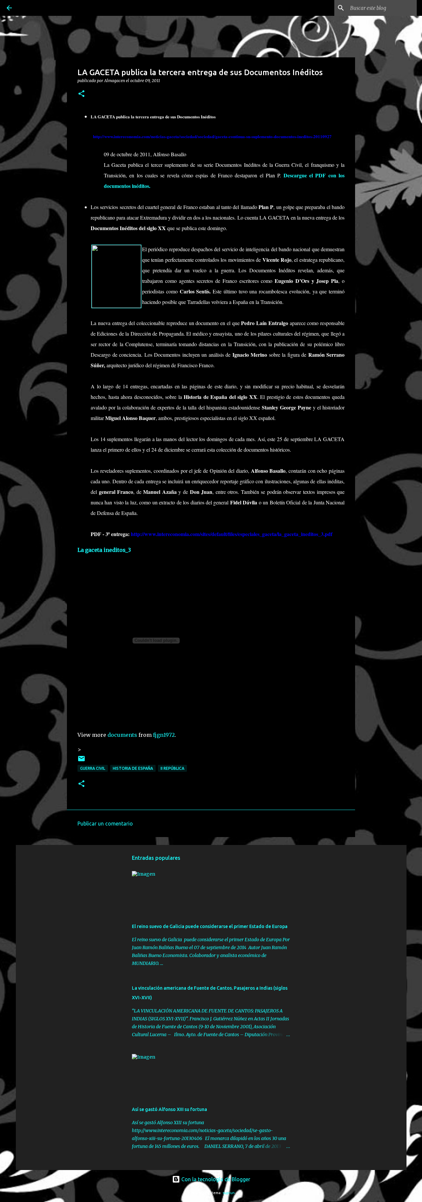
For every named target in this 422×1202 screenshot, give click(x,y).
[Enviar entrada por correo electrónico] (81, 761)
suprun (229, 1193)
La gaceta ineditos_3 (104, 550)
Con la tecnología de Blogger (215, 1179)
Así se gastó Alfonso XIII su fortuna (169, 1109)
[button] (81, 94)
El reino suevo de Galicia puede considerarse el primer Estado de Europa (209, 926)
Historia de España (133, 768)
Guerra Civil (92, 768)
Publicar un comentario (105, 823)
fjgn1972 (164, 735)
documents (122, 735)
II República (172, 768)
